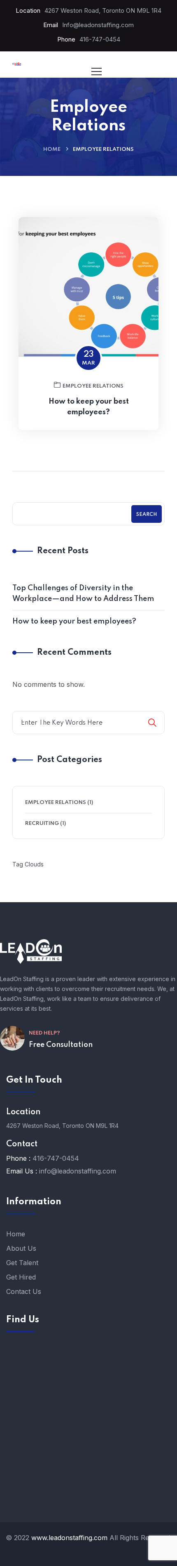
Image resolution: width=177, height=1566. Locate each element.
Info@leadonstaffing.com (98, 25)
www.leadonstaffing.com (69, 1538)
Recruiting (42, 823)
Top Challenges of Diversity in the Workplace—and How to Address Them (83, 593)
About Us (21, 1248)
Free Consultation (61, 1045)
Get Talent (22, 1263)
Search (146, 514)
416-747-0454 (99, 39)
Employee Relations (93, 386)
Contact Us (23, 1291)
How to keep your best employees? (89, 407)
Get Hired (21, 1277)
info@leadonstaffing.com (77, 1171)
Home (52, 149)
